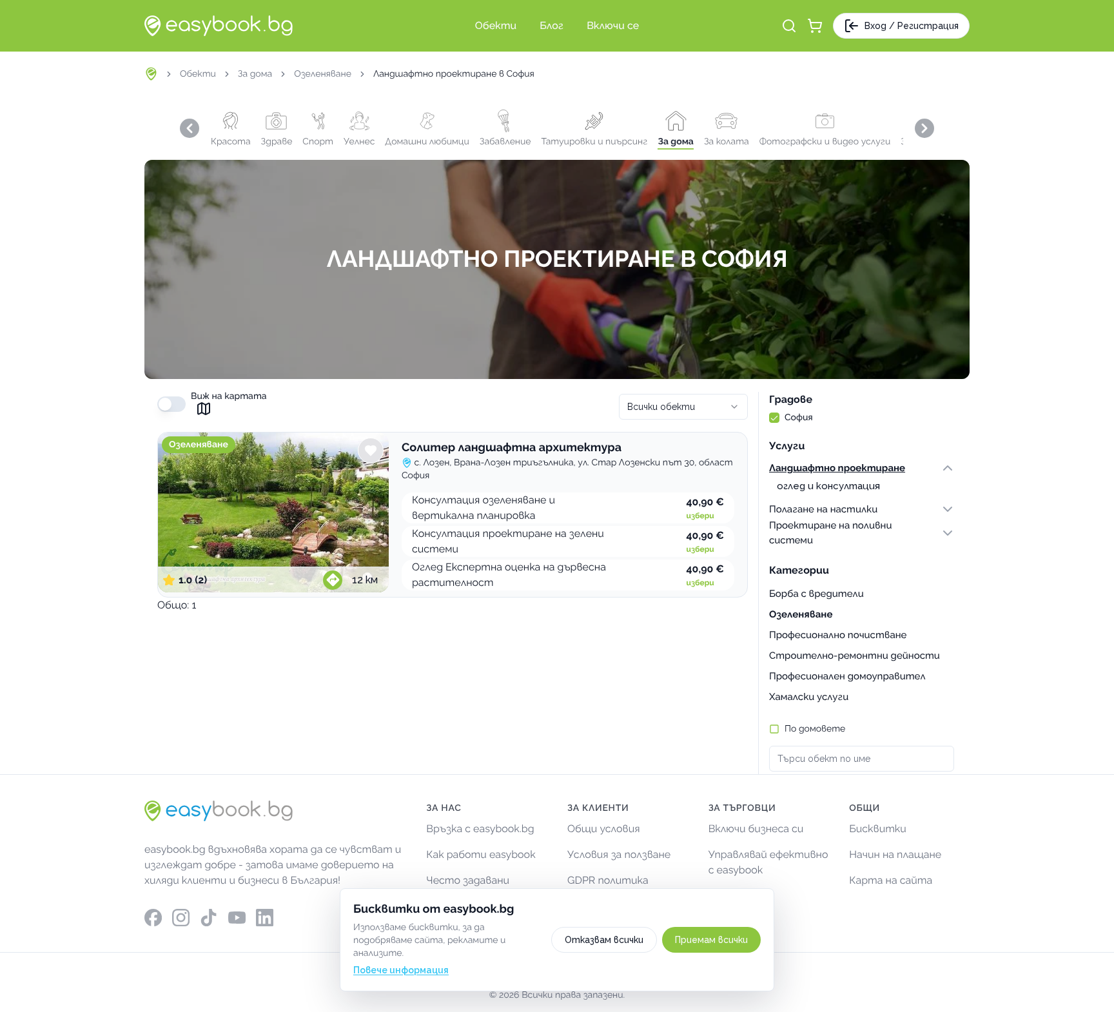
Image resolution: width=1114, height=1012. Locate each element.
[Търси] (789, 26)
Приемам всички (711, 940)
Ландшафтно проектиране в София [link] (453, 74)
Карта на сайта (890, 880)
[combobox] (683, 407)
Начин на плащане (895, 854)
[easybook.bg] (218, 25)
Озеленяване (322, 74)
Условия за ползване (618, 854)
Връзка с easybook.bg (480, 828)
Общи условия (603, 828)
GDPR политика (608, 880)
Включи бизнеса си (756, 828)
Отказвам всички (604, 940)
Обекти (198, 74)
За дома (255, 74)
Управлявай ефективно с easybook (768, 862)
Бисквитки (877, 828)
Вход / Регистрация (912, 26)
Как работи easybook (480, 854)
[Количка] (815, 26)
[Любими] (371, 450)
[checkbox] (774, 418)
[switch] (171, 404)
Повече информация (401, 970)
